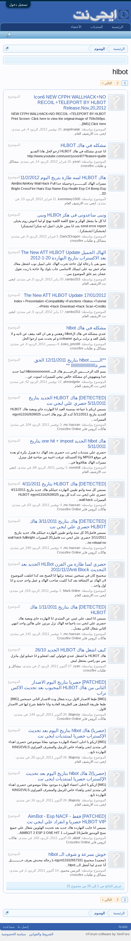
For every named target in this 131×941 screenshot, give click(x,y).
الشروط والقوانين (41, 934)
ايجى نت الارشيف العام (90, 133)
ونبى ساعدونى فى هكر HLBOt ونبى (71, 215)
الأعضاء (76, 27)
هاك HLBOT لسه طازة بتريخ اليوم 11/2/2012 (63, 177)
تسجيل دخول (18, 4)
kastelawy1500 (69, 199)
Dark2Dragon (70, 236)
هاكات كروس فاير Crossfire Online (81, 429)
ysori (76, 161)
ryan (76, 666)
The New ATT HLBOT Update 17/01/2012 (65, 295)
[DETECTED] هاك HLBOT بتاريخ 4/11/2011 (64, 483)
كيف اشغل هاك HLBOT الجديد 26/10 (70, 650)
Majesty (74, 714)
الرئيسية (117, 27)
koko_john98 (70, 344)
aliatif (76, 838)
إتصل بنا (23, 927)
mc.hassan (72, 424)
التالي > (107, 83)
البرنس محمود (70, 870)
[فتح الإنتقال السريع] (7, 48)
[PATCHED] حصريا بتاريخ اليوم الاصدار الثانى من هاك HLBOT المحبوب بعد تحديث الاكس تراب (58, 688)
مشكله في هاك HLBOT (83, 145)
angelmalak (71, 129)
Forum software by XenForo (107, 934)
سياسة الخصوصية (14, 934)
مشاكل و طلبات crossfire (88, 240)
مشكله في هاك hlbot (86, 327)
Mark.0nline (71, 590)
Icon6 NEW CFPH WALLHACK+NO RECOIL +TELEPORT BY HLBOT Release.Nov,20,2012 (70, 102)
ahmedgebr (71, 382)
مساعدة (9, 927)
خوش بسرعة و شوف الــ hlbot (77, 854)
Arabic (123, 927)
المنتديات (96, 27)
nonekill (74, 467)
